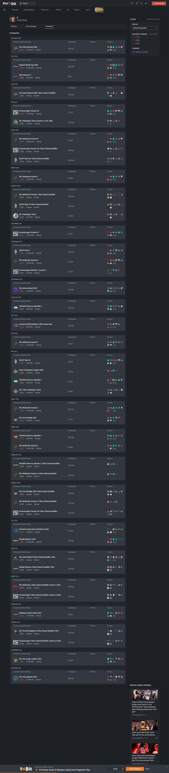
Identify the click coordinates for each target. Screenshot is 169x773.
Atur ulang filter (153, 19)
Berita (76, 10)
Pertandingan (29, 10)
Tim (68, 10)
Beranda (15, 10)
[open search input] (132, 3)
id (146, 3)
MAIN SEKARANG (135, 769)
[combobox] (145, 28)
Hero (88, 10)
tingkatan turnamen (139, 34)
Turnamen (45, 10)
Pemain (59, 10)
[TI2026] (99, 9)
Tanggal (135, 24)
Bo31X (115, 769)
